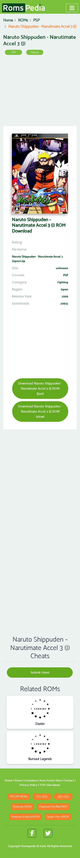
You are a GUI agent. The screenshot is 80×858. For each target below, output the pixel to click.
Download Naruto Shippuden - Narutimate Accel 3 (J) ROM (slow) (40, 411)
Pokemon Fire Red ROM (53, 806)
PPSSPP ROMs (19, 796)
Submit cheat (40, 672)
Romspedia (28, 846)
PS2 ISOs (42, 796)
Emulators (31, 780)
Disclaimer (53, 785)
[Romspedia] (23, 8)
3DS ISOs (63, 796)
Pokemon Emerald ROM (25, 817)
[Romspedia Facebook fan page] (32, 833)
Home (9, 780)
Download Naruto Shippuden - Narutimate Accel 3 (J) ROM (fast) (40, 388)
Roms (18, 780)
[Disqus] (40, 570)
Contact (69, 780)
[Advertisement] (40, 92)
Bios (59, 780)
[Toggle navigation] (72, 8)
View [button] (40, 708)
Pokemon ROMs (22, 806)
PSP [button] (13, 52)
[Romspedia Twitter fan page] (48, 833)
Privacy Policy (28, 785)
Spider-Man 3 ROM (58, 817)
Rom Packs (47, 780)
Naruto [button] (35, 52)
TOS (42, 785)
